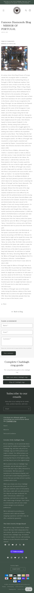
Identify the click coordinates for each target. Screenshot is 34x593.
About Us (6, 429)
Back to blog (18, 312)
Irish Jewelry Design (13, 584)
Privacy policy (28, 586)
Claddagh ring (11, 421)
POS (19, 584)
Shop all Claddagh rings (17, 382)
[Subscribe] (28, 409)
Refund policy (10, 586)
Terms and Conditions (9, 433)
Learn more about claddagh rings (17, 377)
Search (5, 425)
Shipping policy (12, 589)
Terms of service (19, 586)
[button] (3, 10)
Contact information (22, 589)
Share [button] (4, 304)
